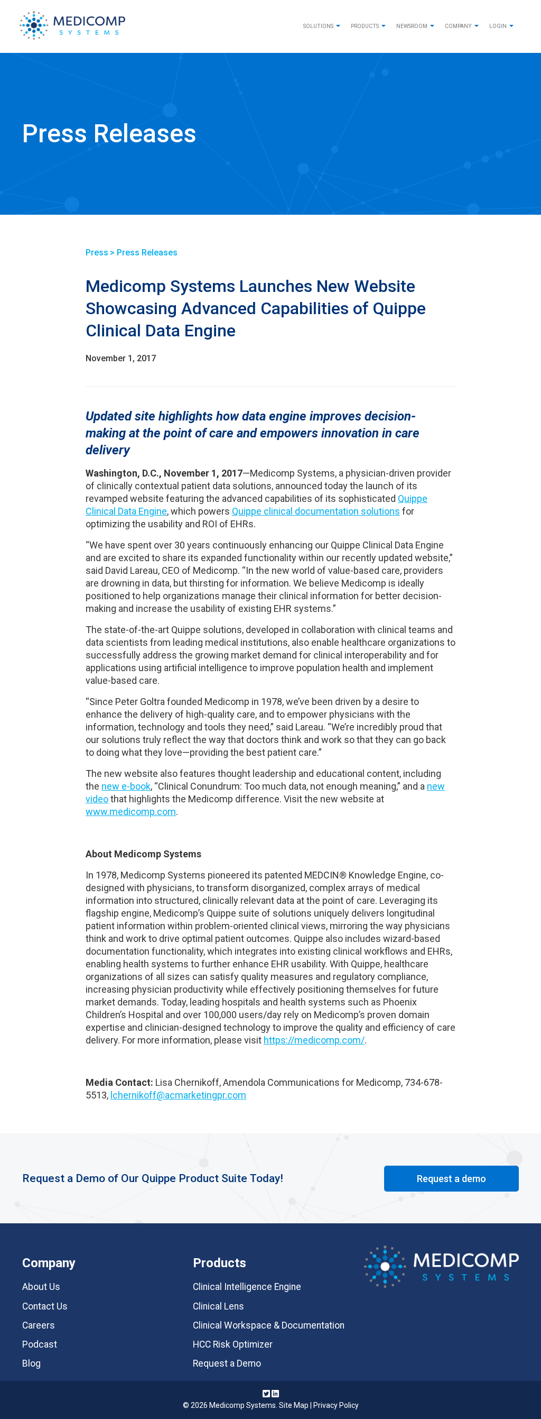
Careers (38, 1325)
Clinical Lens (218, 1306)
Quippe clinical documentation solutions (316, 511)
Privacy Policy (336, 1405)
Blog (31, 1363)
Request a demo (451, 1178)
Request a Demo (227, 1363)
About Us (41, 1286)
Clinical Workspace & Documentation (268, 1325)
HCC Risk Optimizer (233, 1344)
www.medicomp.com (131, 811)
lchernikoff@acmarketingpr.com (178, 1095)
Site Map (294, 1405)
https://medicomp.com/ (314, 1040)
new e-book (126, 786)
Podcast (39, 1344)
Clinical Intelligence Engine (247, 1286)
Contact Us (45, 1306)
